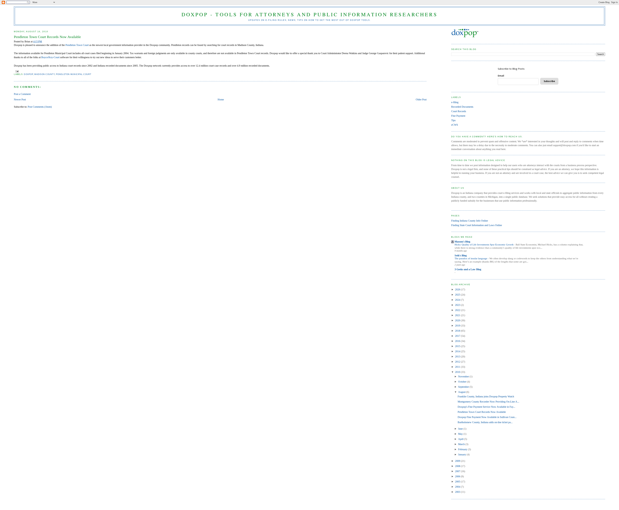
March (461, 444)
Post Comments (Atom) (40, 106)
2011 (458, 366)
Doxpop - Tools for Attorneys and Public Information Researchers (309, 14)
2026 (458, 289)
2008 (458, 466)
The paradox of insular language (471, 258)
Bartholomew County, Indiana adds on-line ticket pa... (485, 422)
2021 (458, 315)
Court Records (458, 111)
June (460, 428)
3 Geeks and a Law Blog (468, 269)
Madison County (44, 74)
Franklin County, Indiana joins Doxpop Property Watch (486, 396)
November (464, 376)
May (460, 433)
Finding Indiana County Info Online (469, 220)
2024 (458, 299)
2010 (458, 372)
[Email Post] (16, 71)
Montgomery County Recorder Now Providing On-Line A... (488, 401)
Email (501, 75)
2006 (458, 476)
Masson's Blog (462, 241)
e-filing (454, 102)
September (464, 386)
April (461, 439)
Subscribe (549, 81)
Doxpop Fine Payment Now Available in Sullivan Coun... (487, 417)
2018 (458, 330)
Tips (453, 120)
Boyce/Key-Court (50, 57)
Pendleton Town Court (77, 45)
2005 (458, 481)
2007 (458, 471)
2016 (458, 341)
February (463, 449)
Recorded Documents (462, 106)
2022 (458, 310)
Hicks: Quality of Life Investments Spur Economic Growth (484, 244)
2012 (458, 361)
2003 (458, 492)
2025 (458, 294)
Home (221, 99)
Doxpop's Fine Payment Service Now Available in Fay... (486, 406)
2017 (458, 336)
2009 (458, 461)
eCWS (454, 124)
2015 (458, 346)
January (462, 454)
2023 (458, 305)
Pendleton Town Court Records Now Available (47, 37)
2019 (458, 325)
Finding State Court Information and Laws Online (476, 225)
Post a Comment (22, 94)
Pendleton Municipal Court (73, 74)
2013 (458, 356)
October (462, 381)
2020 (458, 320)
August (462, 392)
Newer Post (20, 99)
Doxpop (28, 74)
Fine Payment (458, 115)
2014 (458, 351)
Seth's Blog (461, 255)
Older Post (421, 99)
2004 (458, 486)
